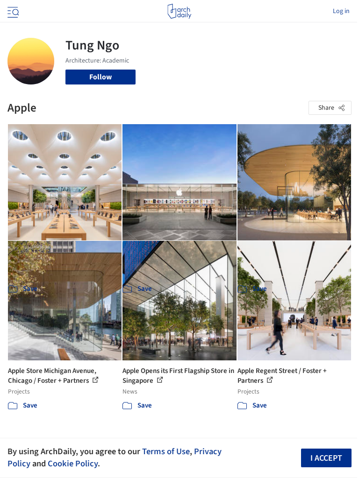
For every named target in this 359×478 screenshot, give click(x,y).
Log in (341, 11)
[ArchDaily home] (179, 11)
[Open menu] (12, 11)
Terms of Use (166, 451)
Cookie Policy (73, 463)
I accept (326, 458)
